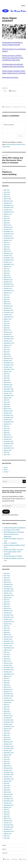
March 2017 (7, 435)
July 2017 (6, 426)
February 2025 (8, 227)
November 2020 (9, 338)
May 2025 (7, 220)
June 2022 (7, 297)
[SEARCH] (24, 481)
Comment (20, 136)
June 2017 (7, 428)
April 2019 (7, 380)
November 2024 (9, 233)
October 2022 (8, 288)
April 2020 (7, 354)
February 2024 (8, 253)
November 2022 (9, 286)
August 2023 (7, 266)
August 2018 (7, 397)
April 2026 (7, 196)
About (5, 469)
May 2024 (7, 247)
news (24, 106)
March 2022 (7, 303)
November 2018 (8, 391)
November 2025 (9, 207)
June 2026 (7, 192)
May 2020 (7, 352)
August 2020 (8, 345)
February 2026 (8, 201)
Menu (23, 5)
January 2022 (8, 308)
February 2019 (8, 384)
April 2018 (7, 406)
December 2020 (8, 336)
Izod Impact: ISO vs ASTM (12, 530)
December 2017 (8, 415)
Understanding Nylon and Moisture (15, 528)
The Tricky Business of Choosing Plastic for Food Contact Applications (14, 534)
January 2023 (8, 282)
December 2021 (8, 310)
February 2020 (8, 358)
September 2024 (9, 238)
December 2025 (8, 205)
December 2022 (8, 284)
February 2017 (8, 437)
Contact (6, 472)
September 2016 (9, 448)
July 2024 (6, 242)
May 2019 (7, 378)
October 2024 (8, 236)
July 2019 (6, 373)
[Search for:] (12, 481)
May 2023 (7, 273)
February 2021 (8, 332)
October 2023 (8, 262)
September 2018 (9, 395)
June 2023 (7, 271)
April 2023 (7, 275)
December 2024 (8, 231)
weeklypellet (8, 106)
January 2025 (8, 229)
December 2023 (8, 258)
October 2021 (8, 314)
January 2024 (8, 255)
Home (5, 467)
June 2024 (7, 244)
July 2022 (6, 295)
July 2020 (6, 347)
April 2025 (7, 223)
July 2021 (6, 321)
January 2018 (8, 413)
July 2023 (6, 268)
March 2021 (7, 330)
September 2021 (9, 317)
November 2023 (9, 260)
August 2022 (8, 293)
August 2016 (7, 450)
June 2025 (7, 218)
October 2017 (8, 419)
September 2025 (9, 212)
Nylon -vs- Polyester (10, 543)
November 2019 (8, 365)
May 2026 (7, 194)
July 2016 (6, 452)
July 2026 (7, 190)
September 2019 (9, 369)
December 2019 (8, 363)
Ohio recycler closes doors (10, 77)
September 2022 (9, 290)
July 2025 (6, 216)
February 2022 (8, 306)
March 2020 (7, 356)
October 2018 (8, 393)
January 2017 (8, 439)
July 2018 (6, 400)
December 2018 (8, 389)
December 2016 (8, 441)
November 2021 (8, 312)
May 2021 (7, 325)
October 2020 (8, 341)
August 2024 (8, 240)
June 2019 (7, 376)
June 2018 (7, 402)
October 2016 (8, 446)
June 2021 (7, 323)
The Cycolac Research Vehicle (13, 556)
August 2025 (8, 214)
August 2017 (7, 424)
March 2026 (7, 199)
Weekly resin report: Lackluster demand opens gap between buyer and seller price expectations (12, 58)
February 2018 (8, 411)
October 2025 (8, 209)
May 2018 (7, 404)
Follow (6, 511)
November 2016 (8, 443)
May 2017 (6, 430)
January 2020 (8, 360)
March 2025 (7, 225)
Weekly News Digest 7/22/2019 (13, 549)
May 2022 (7, 299)
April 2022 (7, 301)
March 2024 (7, 251)
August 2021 (7, 319)
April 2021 (7, 328)
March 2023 (7, 277)
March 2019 (7, 382)
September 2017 (9, 422)
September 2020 (9, 343)
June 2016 (7, 454)
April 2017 (7, 432)
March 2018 (7, 408)
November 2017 (8, 417)
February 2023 (8, 279)
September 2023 (9, 264)
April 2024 (7, 249)
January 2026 (8, 203)
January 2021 (8, 334)
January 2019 (8, 387)
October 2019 (8, 367)
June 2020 (7, 349)
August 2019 (7, 371)
